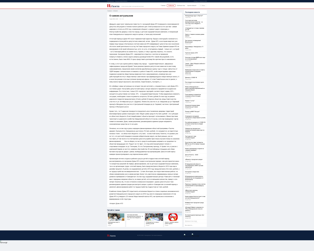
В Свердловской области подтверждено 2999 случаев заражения (194, 165)
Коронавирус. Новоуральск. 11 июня (194, 47)
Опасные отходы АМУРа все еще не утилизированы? (195, 58)
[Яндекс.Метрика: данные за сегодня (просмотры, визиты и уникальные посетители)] (187, 235)
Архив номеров (191, 5)
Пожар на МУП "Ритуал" (192, 111)
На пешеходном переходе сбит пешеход (194, 215)
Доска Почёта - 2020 (191, 154)
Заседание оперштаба (192, 171)
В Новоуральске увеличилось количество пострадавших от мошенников (194, 178)
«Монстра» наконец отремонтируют (191, 191)
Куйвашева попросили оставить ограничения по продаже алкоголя (195, 71)
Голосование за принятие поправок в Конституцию (193, 95)
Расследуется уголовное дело (194, 82)
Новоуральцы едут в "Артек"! (194, 15)
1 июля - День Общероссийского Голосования (195, 64)
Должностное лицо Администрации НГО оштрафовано (191, 222)
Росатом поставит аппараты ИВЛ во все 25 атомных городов (195, 143)
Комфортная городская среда (194, 202)
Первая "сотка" (190, 100)
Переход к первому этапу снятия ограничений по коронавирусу (195, 184)
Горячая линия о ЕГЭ (191, 53)
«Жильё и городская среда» (194, 159)
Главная (163, 5)
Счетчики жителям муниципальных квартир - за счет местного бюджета (194, 22)
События (171, 5)
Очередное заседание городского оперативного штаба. (195, 116)
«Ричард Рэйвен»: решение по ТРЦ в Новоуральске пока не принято (194, 209)
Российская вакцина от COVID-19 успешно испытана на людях (195, 123)
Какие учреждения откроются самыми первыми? (194, 149)
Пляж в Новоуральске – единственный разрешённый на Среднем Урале (195, 88)
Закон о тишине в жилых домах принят (194, 35)
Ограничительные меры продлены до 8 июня (192, 106)
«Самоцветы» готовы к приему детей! (194, 28)
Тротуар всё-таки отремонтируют (190, 137)
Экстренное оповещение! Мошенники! (193, 41)
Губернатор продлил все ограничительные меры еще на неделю (194, 130)
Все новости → (189, 225)
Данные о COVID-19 (191, 77)
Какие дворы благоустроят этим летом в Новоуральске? (195, 197)
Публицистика (181, 5)
